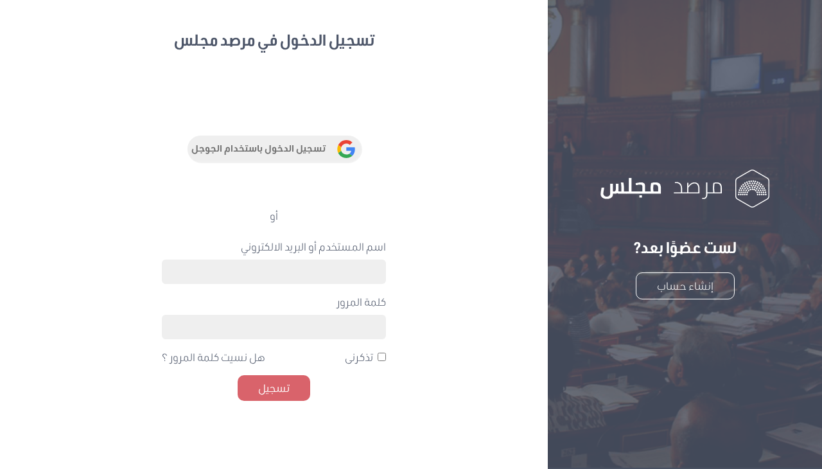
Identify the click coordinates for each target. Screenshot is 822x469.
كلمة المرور (361, 301)
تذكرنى (359, 357)
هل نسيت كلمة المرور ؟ (213, 357)
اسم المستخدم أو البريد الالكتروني (313, 246)
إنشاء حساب (685, 285)
